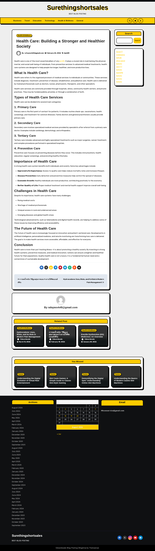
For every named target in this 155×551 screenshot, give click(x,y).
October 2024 (17, 482)
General (80, 21)
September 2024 (18, 485)
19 (71, 416)
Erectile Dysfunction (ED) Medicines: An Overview (92, 335)
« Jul (59, 434)
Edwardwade (25, 339)
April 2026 (16, 421)
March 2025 (16, 465)
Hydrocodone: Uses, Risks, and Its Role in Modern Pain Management (28, 334)
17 (59, 416)
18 (65, 416)
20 (77, 416)
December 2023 (18, 515)
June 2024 (16, 495)
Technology (50, 21)
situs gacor (120, 61)
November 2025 (18, 438)
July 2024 (16, 492)
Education (37, 21)
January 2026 (17, 431)
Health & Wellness (65, 21)
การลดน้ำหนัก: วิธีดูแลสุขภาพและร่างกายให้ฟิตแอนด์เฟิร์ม (59, 334)
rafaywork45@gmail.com (34, 53)
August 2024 (17, 488)
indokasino (120, 55)
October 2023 (17, 522)
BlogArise (82, 548)
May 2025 (16, 458)
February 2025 (18, 468)
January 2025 (17, 472)
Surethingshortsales (77, 7)
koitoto (119, 64)
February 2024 (18, 509)
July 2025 (16, 451)
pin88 (67, 53)
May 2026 (16, 418)
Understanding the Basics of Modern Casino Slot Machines (125, 380)
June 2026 (16, 414)
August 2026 (17, 408)
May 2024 (16, 499)
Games (20, 374)
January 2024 (17, 512)
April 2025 (16, 462)
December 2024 (18, 475)
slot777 (119, 67)
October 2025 (17, 441)
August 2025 (17, 448)
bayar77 (119, 52)
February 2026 (18, 428)
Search (129, 33)
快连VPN (119, 73)
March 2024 (17, 505)
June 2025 (16, 455)
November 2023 (18, 519)
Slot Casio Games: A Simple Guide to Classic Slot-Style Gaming (60, 380)
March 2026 (17, 425)
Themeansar (94, 548)
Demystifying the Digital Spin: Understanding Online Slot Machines (92, 380)
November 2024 (18, 478)
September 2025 (18, 445)
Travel (27, 21)
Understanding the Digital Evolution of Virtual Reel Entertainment (28, 380)
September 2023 (18, 525)
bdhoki (119, 58)
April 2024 (16, 502)
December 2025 (18, 435)
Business (17, 21)
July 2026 (16, 411)
